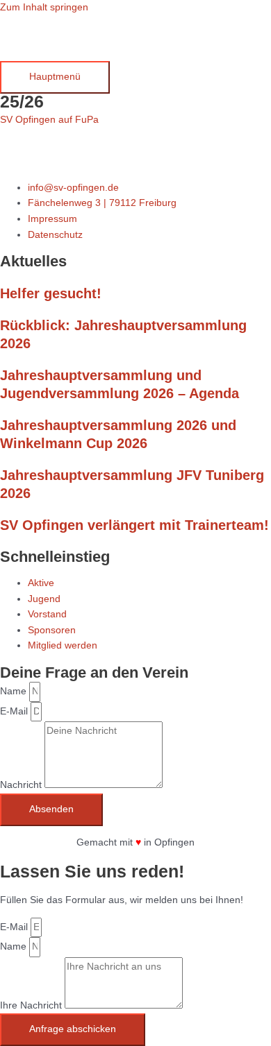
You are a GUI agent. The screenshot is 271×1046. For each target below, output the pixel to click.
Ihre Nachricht (32, 1005)
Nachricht (22, 785)
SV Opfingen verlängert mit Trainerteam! (134, 525)
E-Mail (15, 711)
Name (14, 691)
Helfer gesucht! (50, 293)
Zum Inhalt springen (44, 7)
